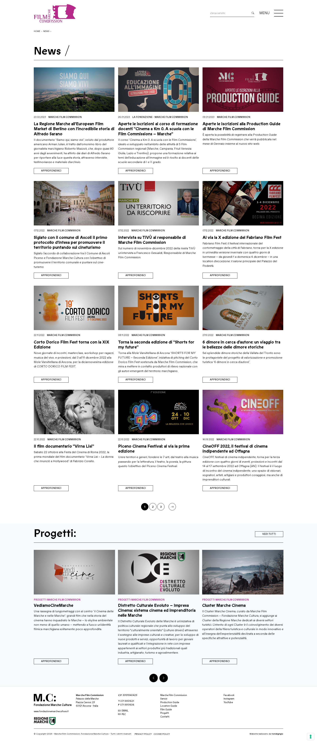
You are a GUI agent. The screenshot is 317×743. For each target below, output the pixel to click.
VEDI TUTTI (269, 534)
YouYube (228, 702)
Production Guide (169, 702)
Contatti (164, 716)
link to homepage (55, 13)
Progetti (164, 713)
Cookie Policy (162, 734)
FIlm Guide (166, 709)
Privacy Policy (143, 734)
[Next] (163, 678)
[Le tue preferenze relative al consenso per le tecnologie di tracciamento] (310, 736)
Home (37, 31)
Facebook (229, 695)
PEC (124, 714)
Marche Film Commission (65, 117)
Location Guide (168, 706)
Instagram (229, 698)
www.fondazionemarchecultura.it (51, 711)
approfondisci (51, 170)
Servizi (163, 698)
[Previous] (153, 678)
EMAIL (125, 710)
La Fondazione (142, 117)
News (46, 31)
